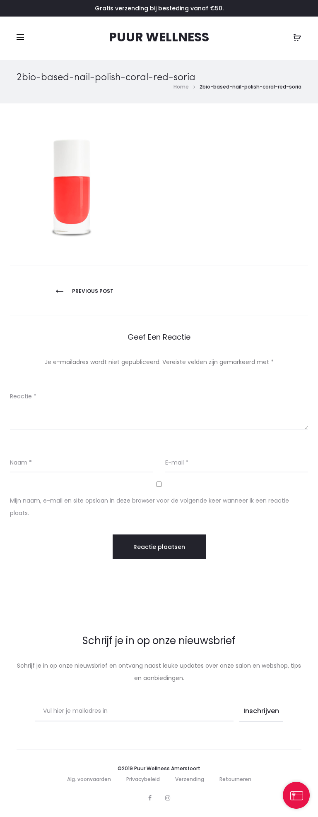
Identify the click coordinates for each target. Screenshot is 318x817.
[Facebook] (150, 798)
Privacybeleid (143, 779)
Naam (21, 462)
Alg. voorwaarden (89, 779)
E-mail (176, 462)
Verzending (189, 779)
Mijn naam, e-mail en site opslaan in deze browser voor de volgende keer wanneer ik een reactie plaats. (149, 506)
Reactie (23, 396)
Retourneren (235, 779)
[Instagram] (167, 798)
